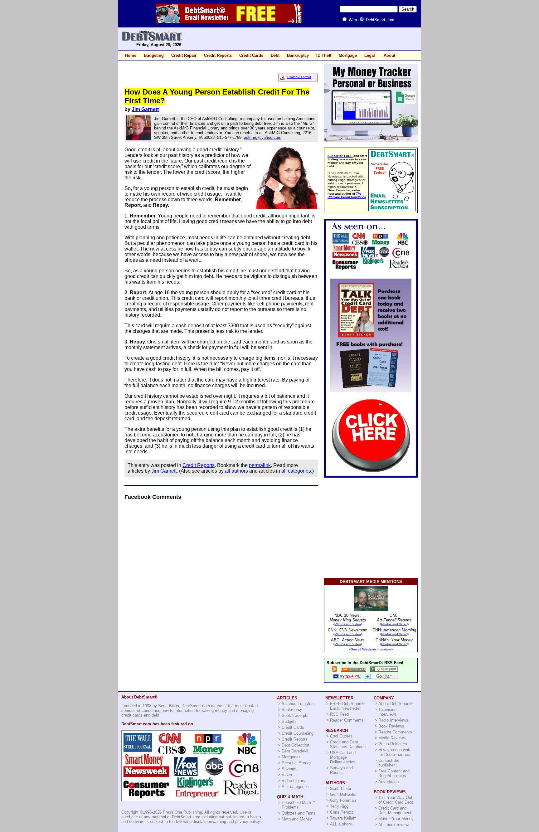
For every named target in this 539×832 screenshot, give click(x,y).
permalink (260, 465)
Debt (275, 55)
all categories (296, 471)
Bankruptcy (298, 55)
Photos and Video (348, 624)
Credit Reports (218, 55)
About (389, 55)
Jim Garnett (145, 109)
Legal (369, 55)
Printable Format (299, 77)
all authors (236, 471)
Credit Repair (184, 55)
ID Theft (323, 55)
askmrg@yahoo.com (262, 137)
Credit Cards (251, 55)
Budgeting (154, 55)
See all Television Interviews (371, 649)
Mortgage (348, 55)
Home (130, 55)
